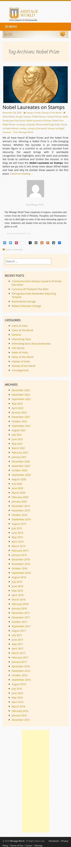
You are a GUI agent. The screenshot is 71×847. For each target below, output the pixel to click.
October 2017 (19, 621)
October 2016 (19, 675)
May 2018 (17, 590)
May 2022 (17, 403)
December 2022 (21, 390)
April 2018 (17, 595)
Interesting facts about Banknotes (31, 343)
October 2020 (19, 470)
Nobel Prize (57, 120)
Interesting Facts (21, 339)
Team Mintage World (23, 132)
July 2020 (17, 483)
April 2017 (17, 648)
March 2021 (18, 448)
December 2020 (21, 461)
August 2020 (19, 479)
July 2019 (17, 528)
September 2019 (21, 519)
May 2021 (17, 443)
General (16, 334)
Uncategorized (20, 370)
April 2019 (17, 541)
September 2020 (21, 474)
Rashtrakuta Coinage (24, 301)
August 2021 (19, 430)
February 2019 (20, 550)
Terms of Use (16, 845)
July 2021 (17, 434)
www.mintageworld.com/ (18, 233)
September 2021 (21, 425)
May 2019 (17, 537)
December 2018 (21, 559)
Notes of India (20, 352)
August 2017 (19, 630)
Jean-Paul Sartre (17, 120)
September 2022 (21, 399)
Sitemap (38, 845)
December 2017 (21, 613)
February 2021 (20, 452)
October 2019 (19, 515)
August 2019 (19, 523)
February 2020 (20, 497)
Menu (12, 26)
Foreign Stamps (23, 116)
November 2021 (21, 417)
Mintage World (17, 840)
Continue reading (22, 173)
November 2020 (21, 466)
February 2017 (20, 657)
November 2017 (21, 617)
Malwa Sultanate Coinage (27, 306)
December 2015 (21, 719)
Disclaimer (54, 840)
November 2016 (21, 670)
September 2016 (21, 679)
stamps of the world (37, 128)
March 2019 (18, 546)
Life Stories (18, 348)
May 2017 (17, 644)
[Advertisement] (35, 781)
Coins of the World (22, 330)
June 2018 (17, 586)
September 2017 (21, 626)
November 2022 (21, 394)
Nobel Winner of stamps (14, 124)
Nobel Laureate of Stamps (38, 120)
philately (31, 124)
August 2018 (19, 577)
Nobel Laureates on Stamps (34, 107)
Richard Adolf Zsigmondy (48, 124)
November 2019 (21, 510)
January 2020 (19, 501)
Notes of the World (22, 357)
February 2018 (20, 604)
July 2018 (17, 581)
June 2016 (17, 693)
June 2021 (17, 439)
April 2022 (17, 408)
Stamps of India (33, 112)
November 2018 (21, 564)
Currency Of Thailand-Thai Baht (30, 289)
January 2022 (19, 412)
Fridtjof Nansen (39, 116)
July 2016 (17, 688)
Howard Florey (54, 116)
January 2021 (19, 457)
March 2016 (18, 706)
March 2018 (18, 599)
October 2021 (19, 421)
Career (29, 845)
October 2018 (19, 568)
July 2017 (17, 635)
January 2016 (19, 715)
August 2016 (19, 684)
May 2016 (17, 697)
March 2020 (18, 492)
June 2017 (17, 639)
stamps (23, 128)
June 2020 (17, 488)
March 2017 (18, 653)
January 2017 (19, 662)
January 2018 (19, 608)
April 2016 (17, 702)
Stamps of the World (51, 112)
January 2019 (19, 555)
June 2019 (17, 532)
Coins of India (20, 325)
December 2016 (21, 666)
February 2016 (20, 711)
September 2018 (21, 572)
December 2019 (21, 506)
